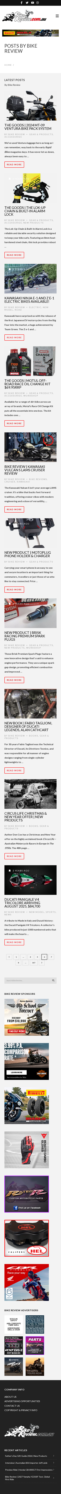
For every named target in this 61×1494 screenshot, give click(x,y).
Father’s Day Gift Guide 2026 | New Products (26, 1456)
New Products (33, 222)
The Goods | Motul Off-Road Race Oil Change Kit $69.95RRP (27, 383)
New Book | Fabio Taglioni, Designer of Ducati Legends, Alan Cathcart (28, 726)
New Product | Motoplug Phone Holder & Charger (27, 554)
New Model (36, 912)
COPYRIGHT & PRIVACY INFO (20, 1410)
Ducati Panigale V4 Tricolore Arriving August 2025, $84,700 (22, 902)
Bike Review (16, 134)
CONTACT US (12, 1405)
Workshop (30, 395)
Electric (35, 307)
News (8, 914)
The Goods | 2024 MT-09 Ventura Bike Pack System (27, 127)
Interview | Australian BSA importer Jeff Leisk (26, 1463)
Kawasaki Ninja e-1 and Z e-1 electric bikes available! (29, 299)
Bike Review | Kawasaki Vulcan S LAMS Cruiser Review (24, 470)
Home (8, 65)
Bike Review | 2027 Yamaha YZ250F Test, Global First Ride (27, 1478)
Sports (51, 912)
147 (33, 963)
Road (18, 309)
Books (33, 735)
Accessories (13, 137)
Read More (14, 164)
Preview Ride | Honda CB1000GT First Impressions (29, 1470)
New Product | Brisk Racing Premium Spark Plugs (24, 636)
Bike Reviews (38, 479)
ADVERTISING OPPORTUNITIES (22, 1401)
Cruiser (9, 481)
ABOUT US (10, 1396)
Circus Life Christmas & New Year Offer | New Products (25, 816)
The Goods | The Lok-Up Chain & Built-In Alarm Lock (25, 211)
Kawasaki (23, 481)
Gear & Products (41, 134)
